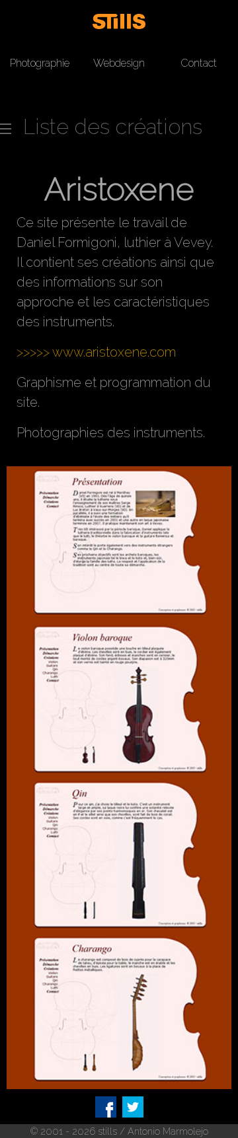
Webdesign (119, 63)
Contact (198, 63)
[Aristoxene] (119, 543)
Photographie (39, 63)
